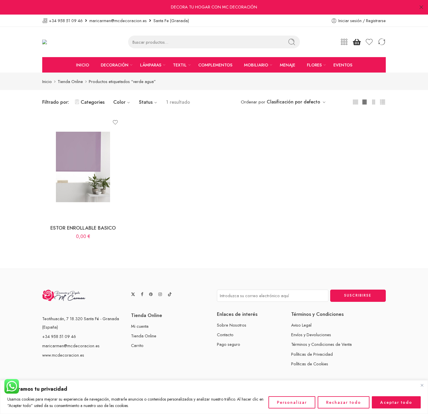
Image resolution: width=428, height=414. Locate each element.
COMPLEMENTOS (215, 65)
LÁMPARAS (150, 65)
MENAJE (287, 65)
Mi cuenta (139, 326)
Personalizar (292, 402)
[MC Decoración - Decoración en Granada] (59, 42)
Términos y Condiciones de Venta (321, 344)
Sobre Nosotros (231, 325)
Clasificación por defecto (293, 101)
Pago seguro (228, 344)
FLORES (314, 65)
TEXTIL (180, 65)
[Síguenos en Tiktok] (170, 294)
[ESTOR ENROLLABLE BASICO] (83, 167)
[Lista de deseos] (115, 122)
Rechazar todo (343, 402)
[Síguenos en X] (133, 294)
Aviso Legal (301, 325)
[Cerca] (421, 385)
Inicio (47, 81)
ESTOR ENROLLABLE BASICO (83, 227)
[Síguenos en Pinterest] (151, 294)
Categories (93, 101)
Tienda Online (70, 81)
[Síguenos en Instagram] (160, 294)
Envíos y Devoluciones (311, 335)
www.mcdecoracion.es (63, 355)
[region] (214, 397)
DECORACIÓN (114, 65)
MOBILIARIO (256, 65)
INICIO (82, 65)
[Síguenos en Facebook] (142, 294)
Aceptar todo (396, 402)
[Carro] (357, 42)
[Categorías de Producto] (344, 42)
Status (146, 101)
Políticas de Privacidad (312, 354)
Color (119, 101)
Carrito (137, 345)
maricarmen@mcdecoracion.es (71, 346)
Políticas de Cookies (309, 364)
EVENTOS (342, 65)
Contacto (225, 335)
